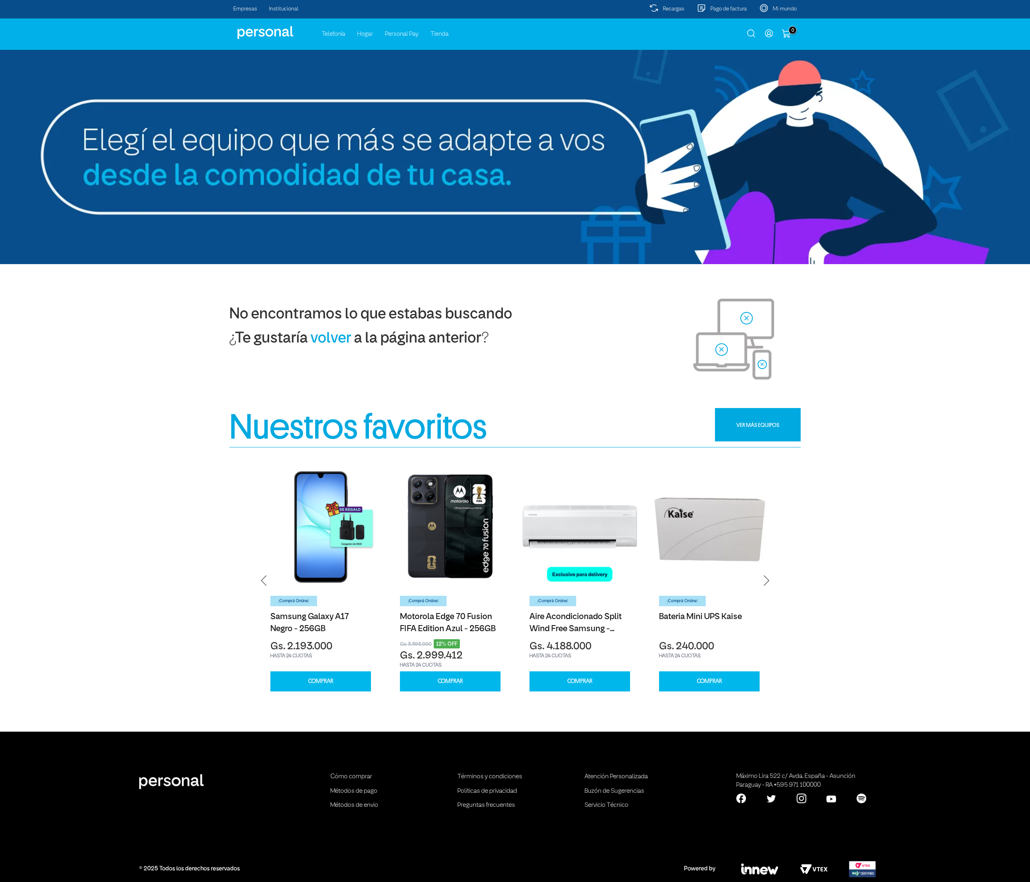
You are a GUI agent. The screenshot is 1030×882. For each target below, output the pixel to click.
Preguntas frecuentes (486, 805)
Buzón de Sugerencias (614, 791)
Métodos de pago (353, 791)
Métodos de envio (354, 805)
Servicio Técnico (606, 805)
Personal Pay (401, 34)
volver (331, 338)
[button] (264, 580)
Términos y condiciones (489, 776)
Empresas (245, 9)
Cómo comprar (351, 776)
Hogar (365, 34)
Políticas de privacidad (487, 791)
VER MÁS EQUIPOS (757, 425)
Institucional (284, 9)
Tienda (440, 34)
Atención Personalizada (616, 776)
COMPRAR (320, 681)
